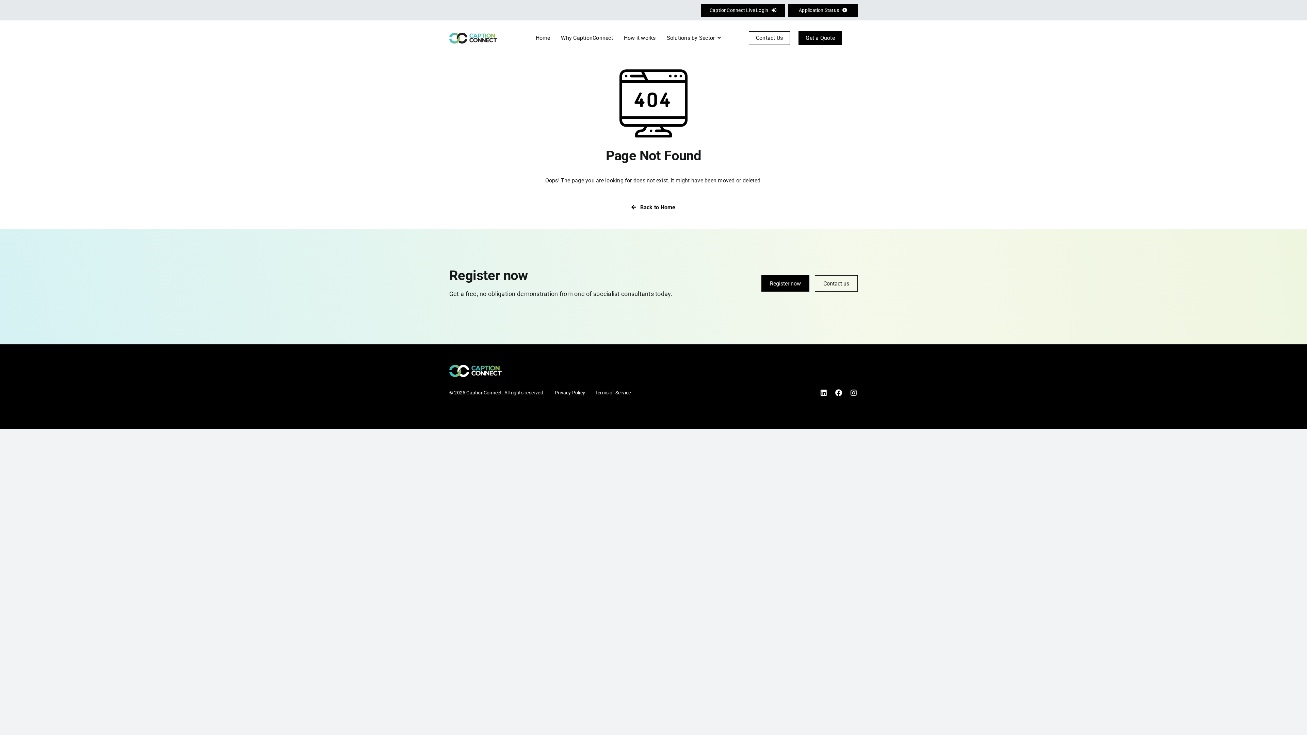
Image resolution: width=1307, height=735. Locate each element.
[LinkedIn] (824, 391)
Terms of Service (613, 392)
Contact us (836, 283)
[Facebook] (839, 391)
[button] (854, 38)
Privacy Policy (570, 392)
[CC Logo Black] (473, 35)
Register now (785, 283)
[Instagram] (854, 391)
